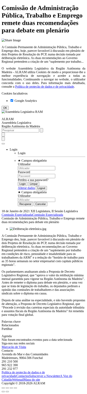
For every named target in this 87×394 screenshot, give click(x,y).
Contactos (22, 376)
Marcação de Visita (14, 347)
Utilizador (24, 164)
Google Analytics (25, 100)
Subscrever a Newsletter (44, 376)
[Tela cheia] (11, 388)
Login (21, 153)
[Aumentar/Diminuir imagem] (15, 388)
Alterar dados (26, 188)
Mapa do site (32, 379)
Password (24, 172)
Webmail (18, 379)
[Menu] (3, 143)
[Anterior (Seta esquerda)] (3, 391)
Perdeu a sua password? (33, 180)
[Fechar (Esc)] (3, 388)
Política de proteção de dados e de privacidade (44, 86)
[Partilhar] (7, 388)
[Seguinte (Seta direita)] (7, 391)
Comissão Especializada (17, 214)
